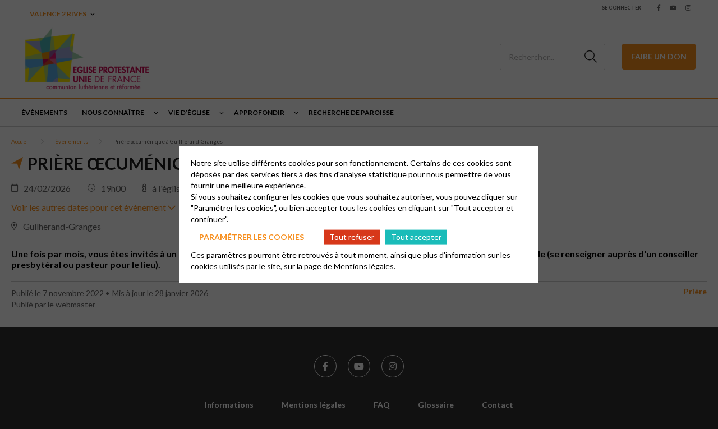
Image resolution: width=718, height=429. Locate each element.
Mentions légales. (364, 266)
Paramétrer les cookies (251, 236)
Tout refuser (351, 236)
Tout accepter (416, 236)
